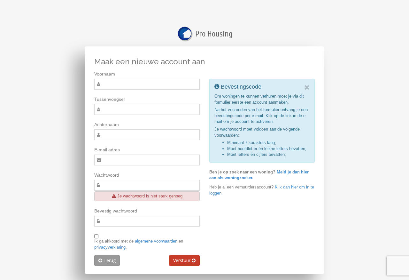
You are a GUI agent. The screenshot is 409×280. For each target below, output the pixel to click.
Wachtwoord (106, 175)
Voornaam (104, 73)
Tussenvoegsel (109, 99)
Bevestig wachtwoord (115, 210)
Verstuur (182, 260)
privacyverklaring (110, 247)
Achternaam (106, 124)
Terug (109, 260)
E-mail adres (107, 149)
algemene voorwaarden (156, 241)
